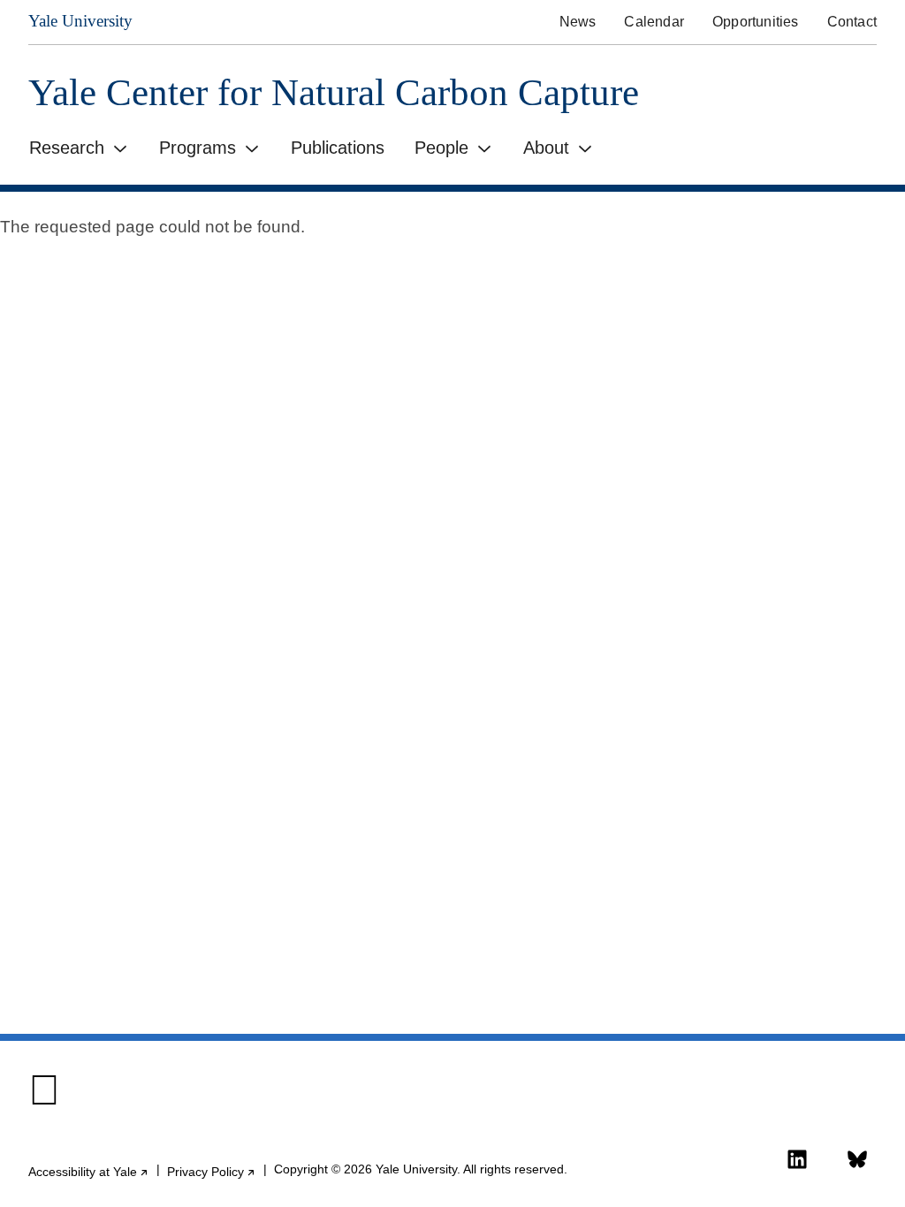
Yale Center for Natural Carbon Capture (333, 92)
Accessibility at (88, 1172)
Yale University (80, 20)
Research (66, 147)
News (578, 21)
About (546, 147)
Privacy (211, 1172)
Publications (337, 147)
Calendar (654, 21)
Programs (197, 147)
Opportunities (755, 21)
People (441, 147)
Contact (852, 21)
